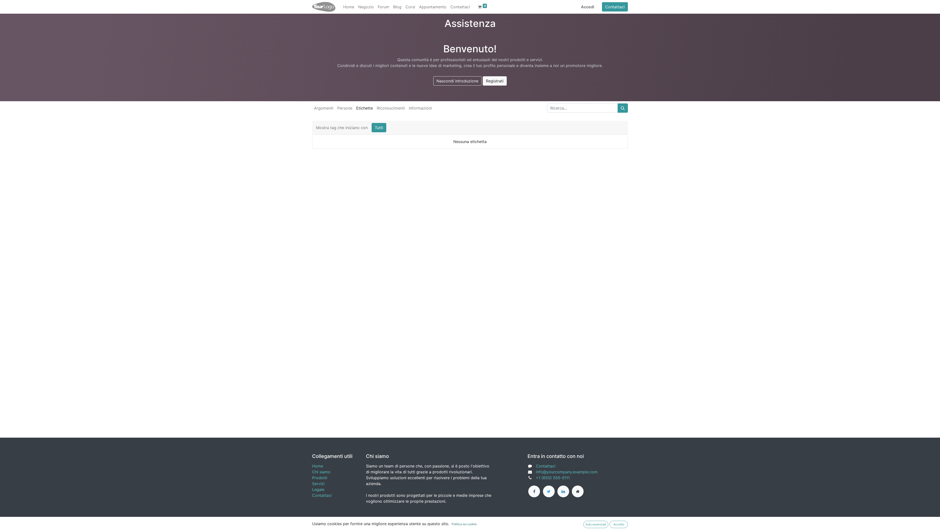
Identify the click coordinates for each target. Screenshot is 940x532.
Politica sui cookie (464, 524)
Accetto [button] (618, 524)
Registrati (495, 80)
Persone (344, 108)
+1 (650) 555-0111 (553, 477)
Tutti (379, 127)
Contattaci (615, 6)
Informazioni (420, 108)
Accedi (587, 6)
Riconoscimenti (391, 108)
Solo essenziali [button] (596, 524)
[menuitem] (348, 7)
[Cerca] (623, 108)
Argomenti (323, 108)
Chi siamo (321, 471)
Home (317, 466)
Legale (318, 489)
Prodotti (319, 477)
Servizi (318, 483)
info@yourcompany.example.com (567, 471)
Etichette (364, 108)
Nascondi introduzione (457, 80)
